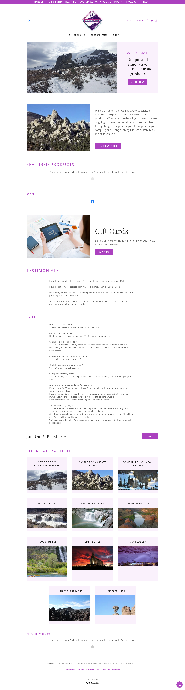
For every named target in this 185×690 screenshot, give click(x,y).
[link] (29, 20)
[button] (152, 20)
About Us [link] (80, 669)
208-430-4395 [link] (134, 20)
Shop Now (137, 82)
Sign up (150, 436)
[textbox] (99, 436)
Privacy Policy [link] (92, 669)
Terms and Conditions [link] (110, 669)
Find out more (107, 146)
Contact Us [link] (70, 669)
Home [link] (67, 35)
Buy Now (103, 252)
